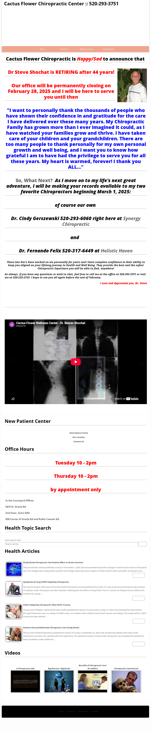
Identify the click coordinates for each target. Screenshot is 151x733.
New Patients (108, 49)
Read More (138, 575)
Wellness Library (86, 49)
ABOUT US (71, 711)
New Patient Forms (79, 433)
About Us (64, 49)
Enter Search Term (13, 540)
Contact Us (79, 441)
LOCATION (94, 711)
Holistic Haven (117, 250)
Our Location (78, 437)
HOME (61, 711)
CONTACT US (83, 711)
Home (42, 49)
